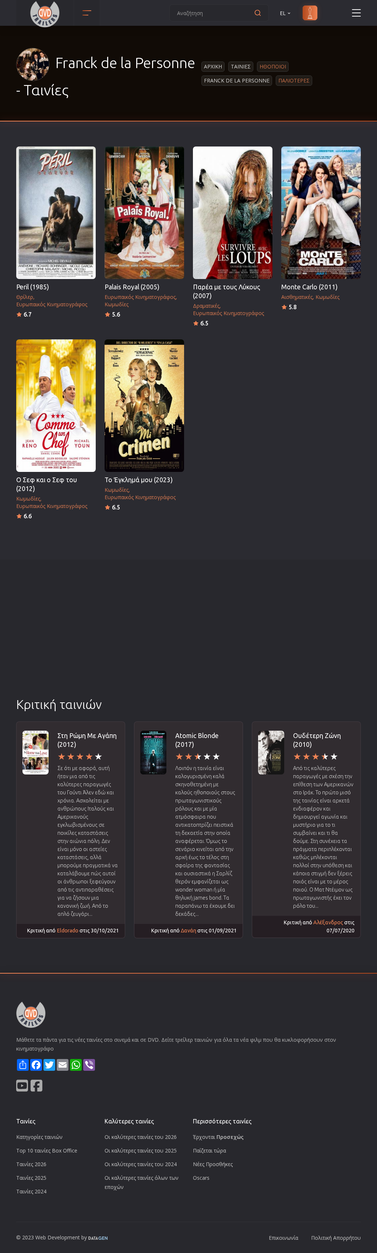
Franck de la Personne (236, 80)
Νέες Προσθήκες (213, 1164)
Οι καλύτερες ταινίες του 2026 (141, 1136)
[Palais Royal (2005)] (144, 213)
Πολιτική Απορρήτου (336, 1237)
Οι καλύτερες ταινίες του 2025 (141, 1150)
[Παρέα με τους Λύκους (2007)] (232, 213)
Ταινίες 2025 (31, 1177)
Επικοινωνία (283, 1237)
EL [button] (283, 13)
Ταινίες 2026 (31, 1164)
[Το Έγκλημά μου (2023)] (144, 405)
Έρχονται (218, 1136)
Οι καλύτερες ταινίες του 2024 (141, 1164)
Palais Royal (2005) (132, 286)
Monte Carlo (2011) (309, 286)
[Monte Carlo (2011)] (321, 213)
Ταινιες (241, 66)
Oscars (201, 1177)
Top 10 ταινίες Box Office (46, 1150)
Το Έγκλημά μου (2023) (139, 479)
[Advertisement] (188, 640)
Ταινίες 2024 (31, 1191)
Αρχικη (213, 66)
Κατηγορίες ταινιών (39, 1136)
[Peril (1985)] (56, 213)
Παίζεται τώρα (209, 1150)
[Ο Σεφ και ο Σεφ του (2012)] (56, 405)
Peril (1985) (32, 286)
